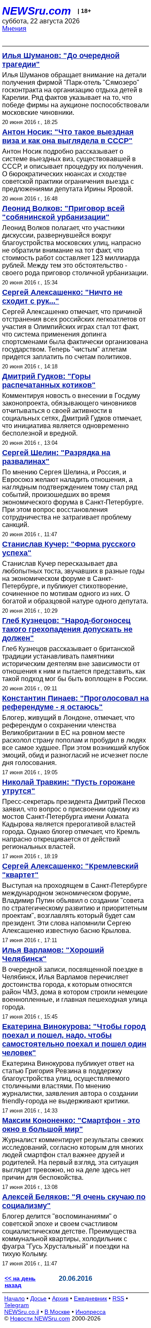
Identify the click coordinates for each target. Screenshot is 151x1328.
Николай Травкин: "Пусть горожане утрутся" (68, 786)
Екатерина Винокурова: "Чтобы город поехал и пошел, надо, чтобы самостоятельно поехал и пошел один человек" (74, 1039)
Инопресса (91, 1311)
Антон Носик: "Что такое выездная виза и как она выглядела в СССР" (68, 136)
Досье (38, 1298)
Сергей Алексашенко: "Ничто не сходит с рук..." (62, 296)
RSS (118, 1298)
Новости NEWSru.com (40, 1318)
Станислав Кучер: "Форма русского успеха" (68, 548)
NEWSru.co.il (21, 1311)
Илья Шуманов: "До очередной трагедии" (61, 59)
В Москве (57, 1311)
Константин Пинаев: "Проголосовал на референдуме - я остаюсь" (75, 702)
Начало (14, 1298)
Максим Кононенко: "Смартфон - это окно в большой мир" (71, 1124)
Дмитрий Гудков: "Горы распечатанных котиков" (49, 380)
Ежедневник (90, 1298)
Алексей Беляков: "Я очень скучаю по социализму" (74, 1201)
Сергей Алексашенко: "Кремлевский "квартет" (70, 870)
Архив (60, 1298)
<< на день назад (20, 1281)
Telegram (16, 1305)
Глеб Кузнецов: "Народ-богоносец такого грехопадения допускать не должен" (67, 629)
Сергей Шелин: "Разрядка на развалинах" (56, 457)
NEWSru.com (36, 11)
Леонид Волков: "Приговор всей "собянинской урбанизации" (63, 212)
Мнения (14, 28)
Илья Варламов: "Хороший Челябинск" (53, 954)
